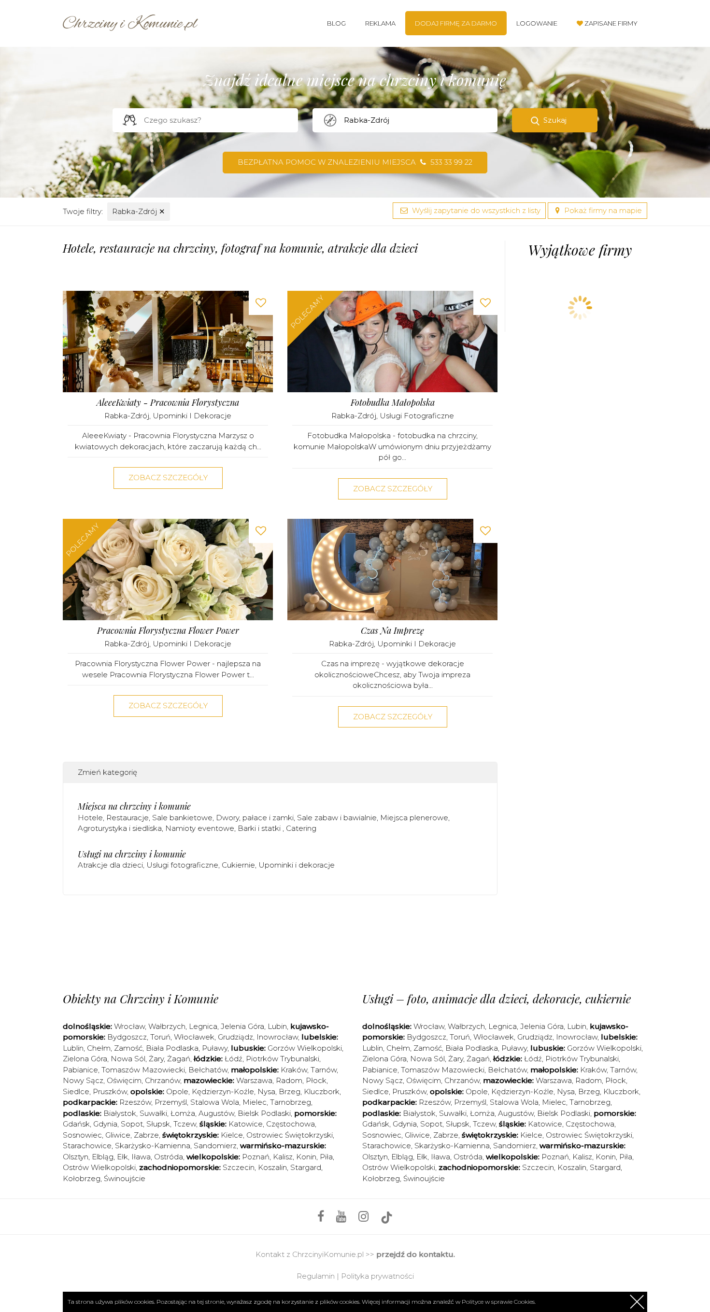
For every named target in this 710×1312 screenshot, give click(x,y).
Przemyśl (171, 1102)
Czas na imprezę (392, 630)
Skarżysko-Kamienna (152, 1145)
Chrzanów (162, 1080)
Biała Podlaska (172, 1048)
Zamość (128, 1048)
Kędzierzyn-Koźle (223, 1091)
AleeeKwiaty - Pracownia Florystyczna (168, 402)
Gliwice (117, 1135)
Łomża (182, 1113)
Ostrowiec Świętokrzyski (289, 1135)
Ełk (122, 1156)
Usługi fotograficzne (417, 415)
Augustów (216, 1113)
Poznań (256, 1156)
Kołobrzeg (81, 1178)
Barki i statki (260, 828)
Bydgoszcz (127, 1036)
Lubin (277, 1026)
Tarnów (324, 1069)
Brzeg (289, 1091)
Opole (177, 1091)
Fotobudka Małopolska (393, 402)
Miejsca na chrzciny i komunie (134, 806)
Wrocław (129, 1026)
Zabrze (146, 1135)
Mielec (254, 1102)
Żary (156, 1058)
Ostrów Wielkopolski (99, 1167)
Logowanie (536, 23)
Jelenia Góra (242, 1026)
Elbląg (103, 1156)
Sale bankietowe (182, 817)
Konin (306, 1156)
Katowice (245, 1123)
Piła (326, 1156)
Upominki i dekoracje (192, 415)
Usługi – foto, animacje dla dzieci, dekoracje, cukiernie (496, 998)
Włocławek (194, 1036)
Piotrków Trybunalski (282, 1058)
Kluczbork (322, 1091)
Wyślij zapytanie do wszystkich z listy (475, 210)
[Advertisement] (280, 941)
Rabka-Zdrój (138, 211)
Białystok (119, 1113)
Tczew (184, 1123)
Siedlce (76, 1091)
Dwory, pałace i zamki (255, 817)
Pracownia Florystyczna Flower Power (168, 630)
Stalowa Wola (214, 1102)
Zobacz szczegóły (168, 477)
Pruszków (110, 1091)
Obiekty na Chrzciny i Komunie (140, 998)
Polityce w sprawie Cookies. (499, 1301)
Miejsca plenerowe (414, 817)
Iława (141, 1156)
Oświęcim (124, 1080)
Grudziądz (235, 1036)
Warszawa (254, 1080)
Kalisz (283, 1156)
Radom (289, 1080)
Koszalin (272, 1167)
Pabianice (80, 1069)
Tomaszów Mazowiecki (143, 1069)
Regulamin (316, 1276)
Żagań (178, 1058)
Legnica (203, 1026)
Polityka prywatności (377, 1276)
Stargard (305, 1167)
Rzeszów (135, 1102)
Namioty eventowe (199, 828)
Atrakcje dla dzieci (110, 865)
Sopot (132, 1123)
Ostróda (168, 1156)
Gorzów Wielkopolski (305, 1048)
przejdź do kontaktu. (415, 1254)
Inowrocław (277, 1036)
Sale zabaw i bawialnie (337, 817)
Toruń (160, 1036)
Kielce (232, 1135)
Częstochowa (290, 1123)
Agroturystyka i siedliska (120, 828)
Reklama (380, 23)
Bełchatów (207, 1069)
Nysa (266, 1091)
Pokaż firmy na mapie (602, 210)
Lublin (73, 1048)
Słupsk (158, 1123)
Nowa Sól (128, 1058)
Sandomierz (215, 1145)
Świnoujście (124, 1178)
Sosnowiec (82, 1135)
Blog (336, 23)
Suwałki (153, 1113)
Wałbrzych (166, 1026)
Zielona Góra (85, 1058)
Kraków (294, 1069)
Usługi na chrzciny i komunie (132, 854)
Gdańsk (76, 1123)
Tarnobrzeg (290, 1102)
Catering (301, 828)
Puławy (214, 1048)
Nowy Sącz (83, 1080)
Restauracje (127, 817)
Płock (316, 1080)
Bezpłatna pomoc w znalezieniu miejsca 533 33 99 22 (355, 162)
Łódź (233, 1058)
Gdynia (105, 1123)
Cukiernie (238, 865)
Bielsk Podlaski (264, 1113)
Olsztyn (75, 1156)
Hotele (90, 817)
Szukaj (555, 120)
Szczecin (239, 1167)
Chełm (99, 1048)
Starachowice (87, 1145)
